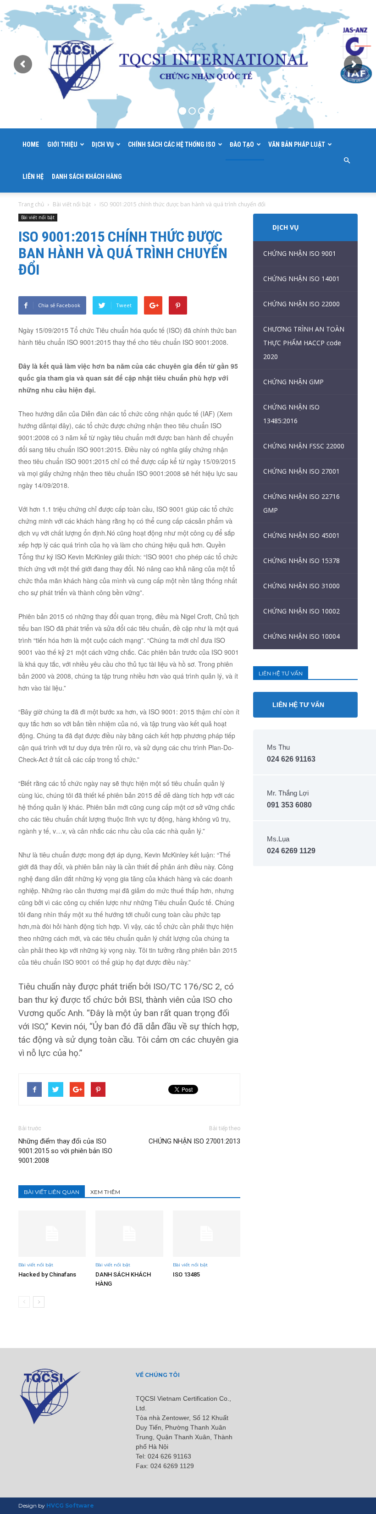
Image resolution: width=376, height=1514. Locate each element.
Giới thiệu (62, 144)
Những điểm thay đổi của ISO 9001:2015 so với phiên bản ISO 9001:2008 (65, 1151)
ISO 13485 (186, 1274)
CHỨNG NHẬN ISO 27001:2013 (194, 1141)
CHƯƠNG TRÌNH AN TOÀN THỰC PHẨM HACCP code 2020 (303, 343)
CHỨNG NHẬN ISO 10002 (301, 611)
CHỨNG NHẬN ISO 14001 (301, 278)
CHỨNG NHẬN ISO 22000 (301, 303)
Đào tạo (242, 144)
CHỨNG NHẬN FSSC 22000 (303, 446)
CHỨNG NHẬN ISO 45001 (301, 535)
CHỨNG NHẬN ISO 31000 (301, 585)
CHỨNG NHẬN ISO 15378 (301, 560)
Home (30, 144)
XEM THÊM (105, 1191)
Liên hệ (33, 176)
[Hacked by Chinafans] (52, 1233)
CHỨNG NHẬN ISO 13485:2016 (291, 414)
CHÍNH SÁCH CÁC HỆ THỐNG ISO (172, 144)
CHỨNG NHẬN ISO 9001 (299, 253)
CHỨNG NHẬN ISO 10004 (301, 636)
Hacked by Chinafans (47, 1274)
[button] (347, 160)
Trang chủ (31, 204)
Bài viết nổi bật (72, 204)
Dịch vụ (103, 144)
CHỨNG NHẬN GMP (293, 381)
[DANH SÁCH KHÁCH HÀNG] (129, 1233)
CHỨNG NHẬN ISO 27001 (301, 471)
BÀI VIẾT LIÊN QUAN (51, 1191)
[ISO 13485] (206, 1233)
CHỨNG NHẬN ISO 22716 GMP (301, 503)
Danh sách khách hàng (87, 176)
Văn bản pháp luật (296, 144)
